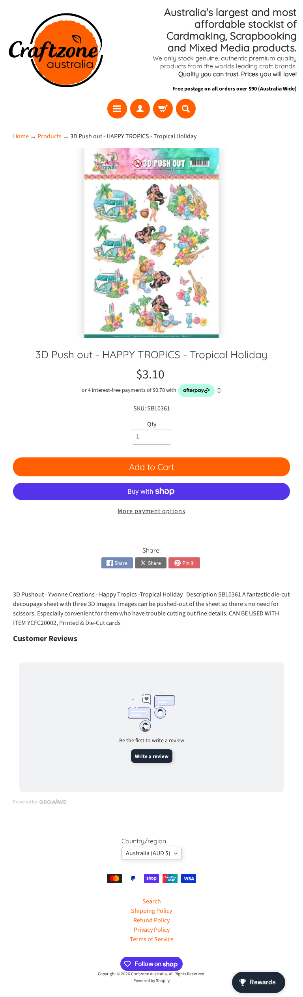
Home (21, 136)
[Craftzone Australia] (55, 49)
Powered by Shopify (151, 981)
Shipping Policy (151, 911)
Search (151, 901)
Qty (151, 424)
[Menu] (117, 109)
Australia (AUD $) (148, 853)
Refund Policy (151, 920)
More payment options (151, 511)
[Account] (140, 109)
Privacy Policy (152, 930)
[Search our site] (186, 109)
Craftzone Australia (149, 974)
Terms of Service (152, 939)
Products (49, 136)
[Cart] (163, 109)
